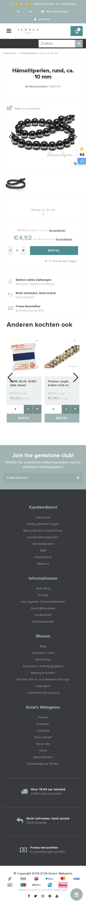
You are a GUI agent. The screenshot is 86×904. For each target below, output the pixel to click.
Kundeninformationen (43, 537)
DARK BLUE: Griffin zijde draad (23, 383)
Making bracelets (43, 672)
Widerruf (43, 563)
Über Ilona (43, 588)
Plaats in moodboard (27, 109)
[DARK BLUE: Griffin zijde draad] (24, 356)
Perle (43, 750)
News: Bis (43, 743)
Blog (43, 646)
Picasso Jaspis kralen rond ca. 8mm (58, 383)
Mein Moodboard (56, 11)
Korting (43, 595)
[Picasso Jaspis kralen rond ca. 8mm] (62, 356)
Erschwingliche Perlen (43, 763)
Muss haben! (43, 737)
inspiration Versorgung (43, 692)
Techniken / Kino (43, 653)
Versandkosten (57, 230)
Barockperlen (43, 757)
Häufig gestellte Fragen (43, 524)
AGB (43, 550)
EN (30, 11)
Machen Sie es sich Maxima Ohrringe (43, 679)
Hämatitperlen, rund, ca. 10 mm (39, 53)
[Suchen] (79, 43)
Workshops (43, 659)
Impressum (43, 517)
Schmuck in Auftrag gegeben (43, 666)
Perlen (43, 717)
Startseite (9, 53)
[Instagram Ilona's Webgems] (42, 896)
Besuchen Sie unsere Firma (43, 530)
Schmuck (43, 730)
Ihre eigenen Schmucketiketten (43, 601)
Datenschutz (43, 557)
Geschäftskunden (43, 608)
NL (18, 11)
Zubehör (43, 724)
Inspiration (43, 686)
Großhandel (43, 615)
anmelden (44, 19)
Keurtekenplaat (43, 621)
